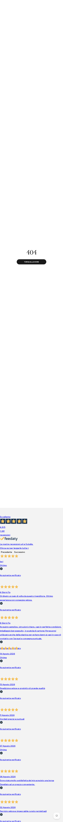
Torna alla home (31, 262)
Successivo (19, 552)
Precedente (6, 552)
